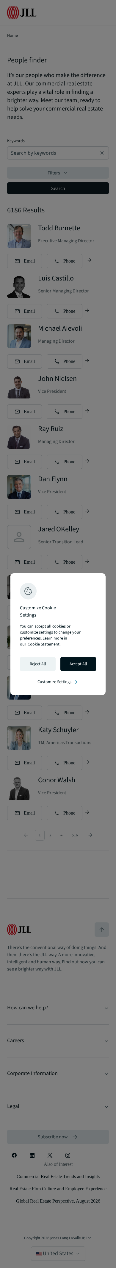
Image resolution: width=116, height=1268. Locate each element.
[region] (58, 634)
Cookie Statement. (44, 644)
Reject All (38, 664)
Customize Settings (58, 682)
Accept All (78, 664)
